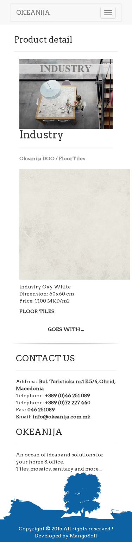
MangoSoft (84, 535)
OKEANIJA (33, 12)
